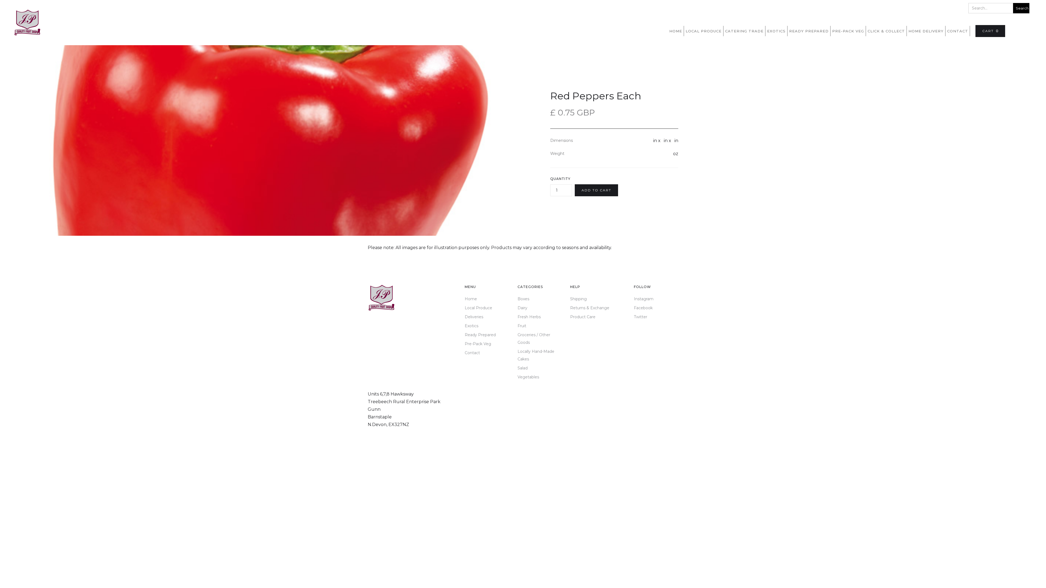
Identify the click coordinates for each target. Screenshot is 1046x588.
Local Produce (478, 307)
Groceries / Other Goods (534, 338)
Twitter (640, 316)
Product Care (582, 316)
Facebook (643, 307)
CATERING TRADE (744, 31)
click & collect (886, 31)
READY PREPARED (809, 31)
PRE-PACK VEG (848, 31)
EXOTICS (776, 31)
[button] (990, 31)
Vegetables (528, 377)
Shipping (578, 298)
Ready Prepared (480, 334)
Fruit (522, 325)
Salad (523, 368)
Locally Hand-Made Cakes (536, 355)
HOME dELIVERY (926, 31)
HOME (675, 31)
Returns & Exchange (589, 307)
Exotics (471, 325)
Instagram (643, 298)
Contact (957, 31)
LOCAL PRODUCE (704, 31)
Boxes (523, 298)
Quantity (560, 179)
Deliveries (474, 316)
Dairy (522, 307)
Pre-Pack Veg (478, 343)
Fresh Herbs (529, 316)
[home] (27, 22)
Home (471, 298)
